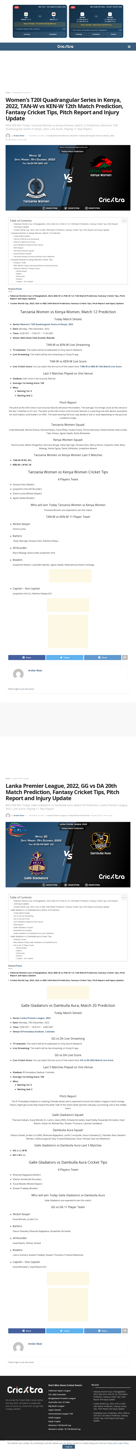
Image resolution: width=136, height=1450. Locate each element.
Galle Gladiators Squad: (23, 927)
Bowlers (19, 279)
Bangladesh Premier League (62, 1398)
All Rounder (20, 276)
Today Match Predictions (21, 92)
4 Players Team (20, 262)
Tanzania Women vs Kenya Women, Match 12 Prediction (35, 233)
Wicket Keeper (21, 271)
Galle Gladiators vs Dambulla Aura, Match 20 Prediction (35, 910)
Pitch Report (18, 248)
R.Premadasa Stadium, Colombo (37, 1031)
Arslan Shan (19, 135)
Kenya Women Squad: (23, 253)
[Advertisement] (68, 71)
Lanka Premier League (20, 778)
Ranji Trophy (54, 1421)
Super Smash (54, 1410)
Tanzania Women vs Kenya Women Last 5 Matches (34, 256)
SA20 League (54, 1417)
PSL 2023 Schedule (57, 1394)
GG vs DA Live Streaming (23, 916)
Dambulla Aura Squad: (23, 930)
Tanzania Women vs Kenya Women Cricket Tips (32, 259)
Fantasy (27, 34)
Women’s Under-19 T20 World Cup (64, 1429)
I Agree (68, 1446)
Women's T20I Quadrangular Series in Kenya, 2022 (92, 135)
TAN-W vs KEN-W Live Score (24, 242)
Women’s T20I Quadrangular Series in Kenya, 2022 (46, 324)
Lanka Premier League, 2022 (35, 1018)
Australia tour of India (59, 1402)
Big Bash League (56, 1406)
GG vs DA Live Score (22, 919)
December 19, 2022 (36, 135)
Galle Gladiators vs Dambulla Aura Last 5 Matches (34, 933)
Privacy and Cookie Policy (118, 1443)
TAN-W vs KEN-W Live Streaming (26, 239)
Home (8, 92)
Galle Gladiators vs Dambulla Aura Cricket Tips (31, 936)
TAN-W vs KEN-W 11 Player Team (27, 268)
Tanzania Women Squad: (24, 250)
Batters (19, 274)
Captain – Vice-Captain (24, 282)
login (16, 689)
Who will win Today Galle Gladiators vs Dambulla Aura (35, 942)
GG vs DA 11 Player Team (24, 945)
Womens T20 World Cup (59, 1425)
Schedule (52, 34)
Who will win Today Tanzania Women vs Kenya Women (36, 265)
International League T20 (60, 1413)
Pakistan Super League (59, 1390)
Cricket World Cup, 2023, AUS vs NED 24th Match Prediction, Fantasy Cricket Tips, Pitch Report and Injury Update (61, 230)
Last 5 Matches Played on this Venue (28, 245)
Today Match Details (22, 236)
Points (113, 34)
